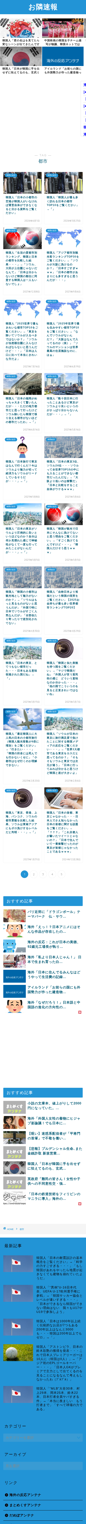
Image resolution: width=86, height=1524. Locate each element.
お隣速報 (43, 6)
